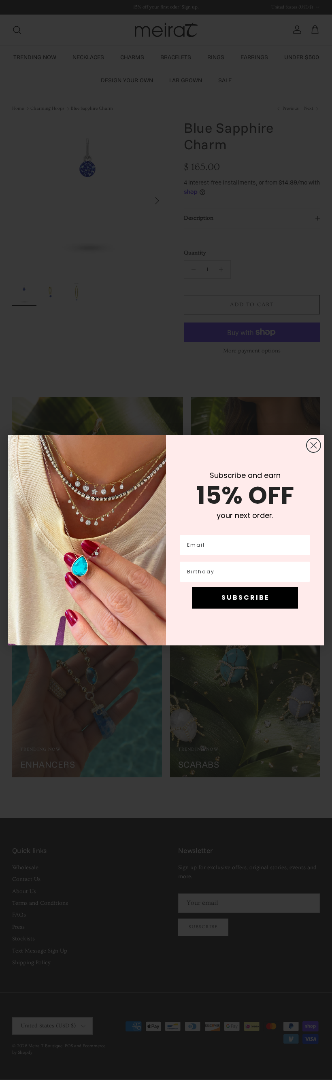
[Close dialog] (313, 445)
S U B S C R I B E (244, 597)
